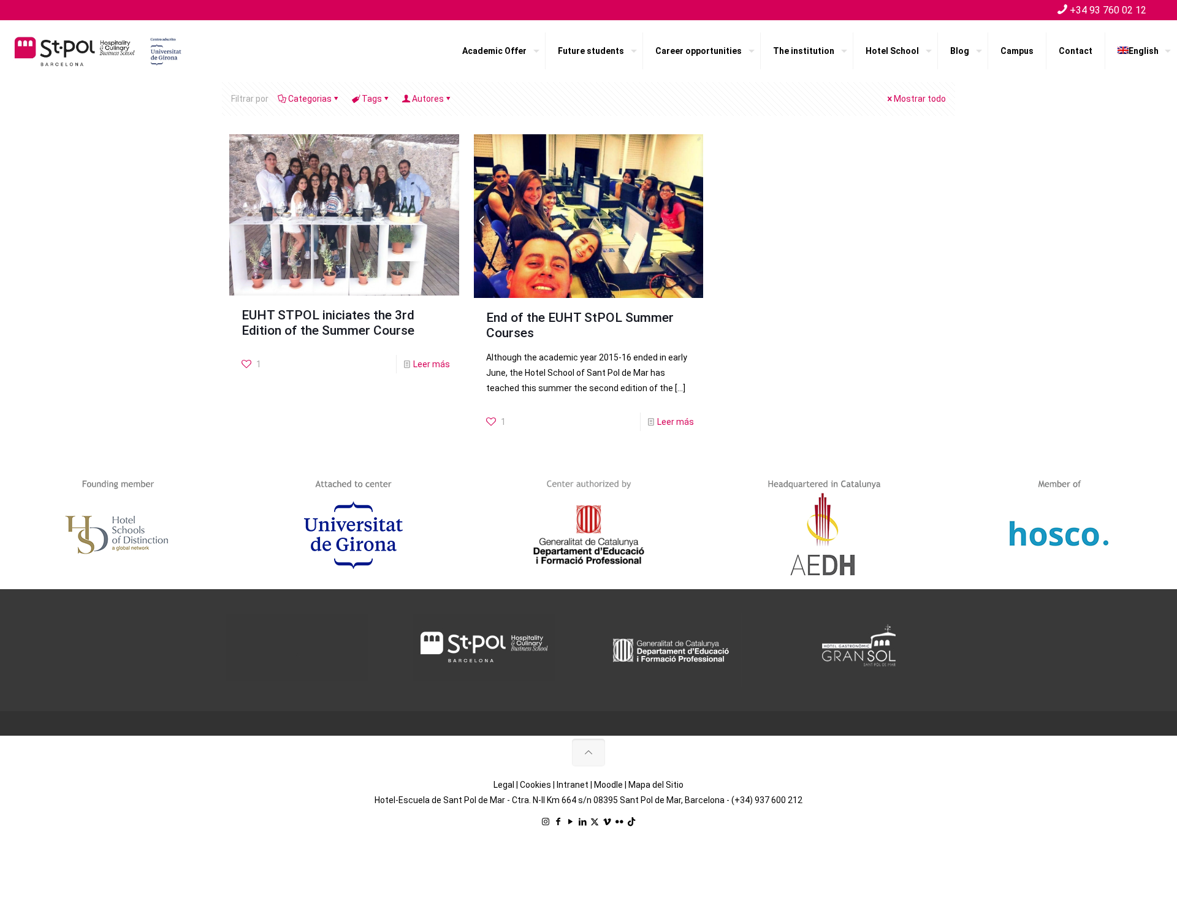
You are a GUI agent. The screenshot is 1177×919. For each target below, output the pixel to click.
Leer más (431, 364)
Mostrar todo (920, 99)
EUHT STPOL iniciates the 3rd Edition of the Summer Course (328, 323)
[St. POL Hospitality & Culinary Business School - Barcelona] (98, 51)
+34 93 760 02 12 (1108, 10)
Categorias (310, 99)
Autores (428, 99)
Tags (372, 99)
